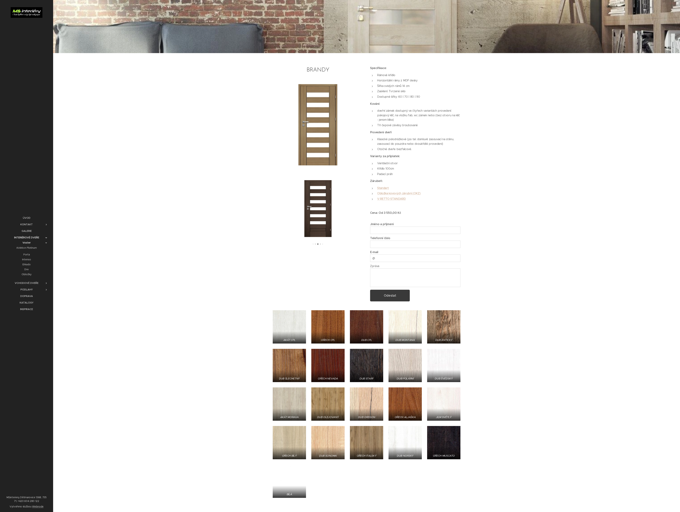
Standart (383, 188)
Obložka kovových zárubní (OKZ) (398, 193)
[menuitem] (26, 218)
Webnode (38, 506)
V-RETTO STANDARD (391, 199)
